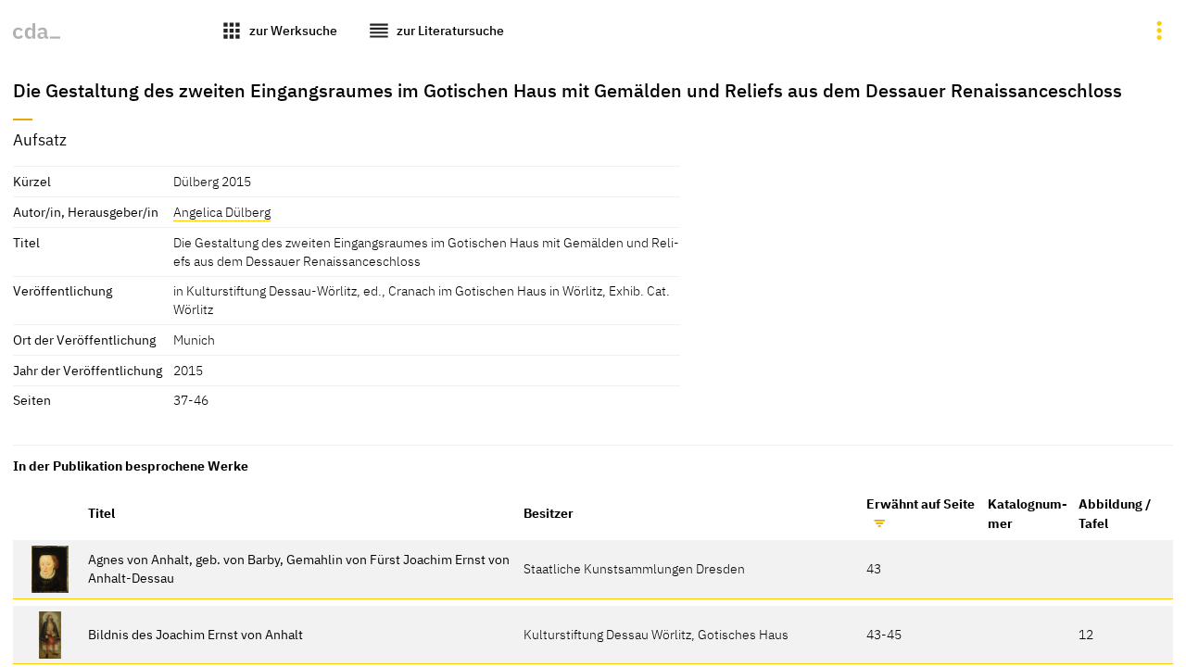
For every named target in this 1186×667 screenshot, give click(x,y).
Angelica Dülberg (222, 211)
